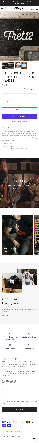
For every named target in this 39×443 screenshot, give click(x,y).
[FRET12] (19, 8)
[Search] (6, 8)
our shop (9, 2)
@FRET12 (5, 315)
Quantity (4, 97)
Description (6, 127)
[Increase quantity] (11, 101)
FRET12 (8, 436)
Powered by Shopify (15, 436)
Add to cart (19, 110)
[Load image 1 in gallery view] (19, 36)
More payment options (19, 121)
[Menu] (2, 8)
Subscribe (19, 410)
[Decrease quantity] (3, 101)
